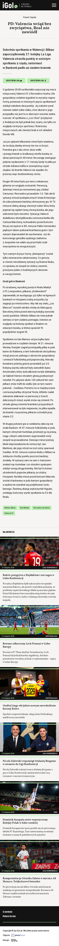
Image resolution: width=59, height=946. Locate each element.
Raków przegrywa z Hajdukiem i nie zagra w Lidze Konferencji (28, 577)
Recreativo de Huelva (41, 508)
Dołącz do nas (9, 916)
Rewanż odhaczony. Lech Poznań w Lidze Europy (26, 645)
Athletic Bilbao (10, 508)
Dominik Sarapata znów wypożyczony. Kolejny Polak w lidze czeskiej (25, 821)
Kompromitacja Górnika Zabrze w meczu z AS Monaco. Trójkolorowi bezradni (29, 880)
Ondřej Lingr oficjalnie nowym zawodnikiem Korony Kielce (29, 707)
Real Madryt (24, 508)
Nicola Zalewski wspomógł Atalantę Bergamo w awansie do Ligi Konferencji (29, 762)
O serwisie (7, 912)
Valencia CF (8, 513)
